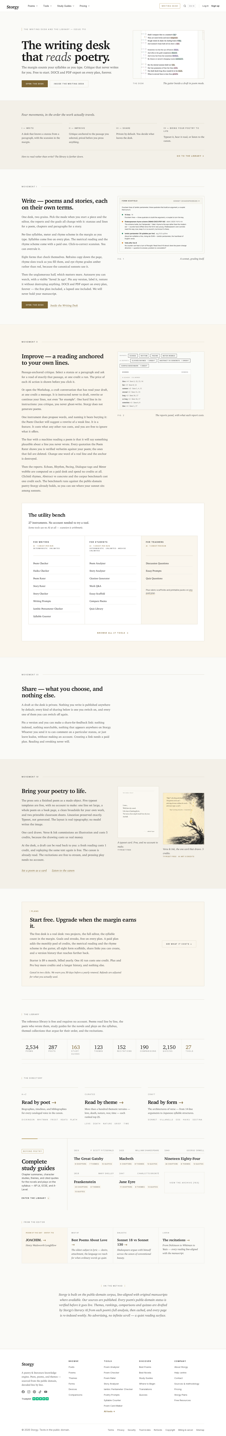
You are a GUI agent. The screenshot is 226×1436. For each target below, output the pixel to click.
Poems (31, 6)
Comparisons (75, 1394)
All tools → (109, 1411)
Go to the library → (190, 156)
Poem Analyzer (111, 1367)
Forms (72, 1383)
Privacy (120, 1430)
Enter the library (35, 1198)
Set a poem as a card (34, 870)
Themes (73, 1378)
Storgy (13, 5)
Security (132, 1430)
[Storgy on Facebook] (23, 1391)
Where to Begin (147, 1383)
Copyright (170, 1430)
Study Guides (64, 6)
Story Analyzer (111, 1383)
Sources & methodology (186, 1383)
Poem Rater (110, 1378)
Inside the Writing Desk (69, 84)
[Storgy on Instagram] (28, 1391)
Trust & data (145, 1430)
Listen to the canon (63, 870)
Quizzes (143, 1394)
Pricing (83, 6)
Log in (206, 5)
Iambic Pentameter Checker (118, 1389)
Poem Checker (111, 1372)
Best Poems (145, 1367)
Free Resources (182, 1400)
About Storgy (181, 1367)
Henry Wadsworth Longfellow (41, 1244)
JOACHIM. (36, 1239)
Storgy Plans (180, 1394)
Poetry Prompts (112, 1394)
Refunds (158, 1430)
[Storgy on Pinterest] (34, 1391)
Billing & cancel (185, 1430)
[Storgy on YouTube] (45, 1391)
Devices (73, 1389)
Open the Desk (35, 84)
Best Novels (145, 1372)
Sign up (215, 5)
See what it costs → (179, 944)
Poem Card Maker (113, 1405)
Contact (178, 1378)
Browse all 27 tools (113, 633)
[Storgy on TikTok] (40, 1391)
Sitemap (200, 1430)
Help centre (180, 1372)
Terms (111, 1430)
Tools (46, 6)
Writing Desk (170, 6)
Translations (145, 1389)
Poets (71, 1367)
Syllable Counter (112, 1400)
